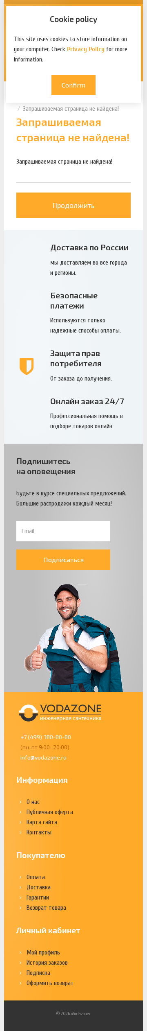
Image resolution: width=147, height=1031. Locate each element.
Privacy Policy (86, 49)
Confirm (73, 85)
